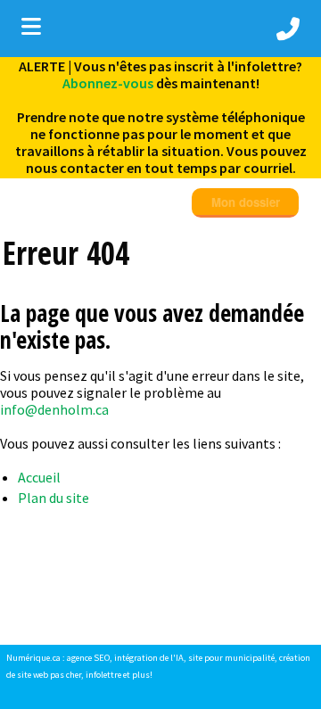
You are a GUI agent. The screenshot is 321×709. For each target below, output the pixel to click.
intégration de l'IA (149, 658)
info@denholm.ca (54, 409)
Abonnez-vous (107, 83)
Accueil (39, 477)
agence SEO (88, 658)
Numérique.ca (33, 658)
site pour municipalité (231, 658)
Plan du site (53, 498)
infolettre (103, 674)
